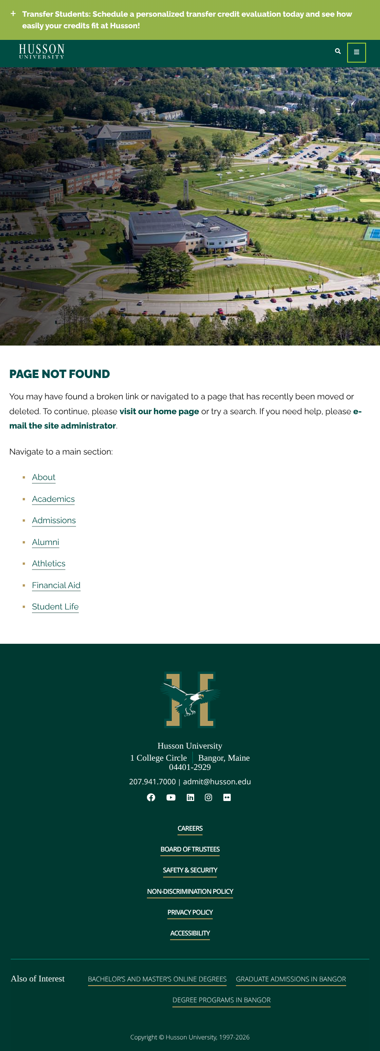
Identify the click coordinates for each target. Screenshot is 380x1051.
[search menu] (338, 52)
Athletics (48, 564)
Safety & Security (190, 870)
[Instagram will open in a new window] (213, 798)
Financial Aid (56, 585)
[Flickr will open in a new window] (228, 798)
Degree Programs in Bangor (221, 1000)
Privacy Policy (189, 912)
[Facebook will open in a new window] (156, 798)
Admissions (54, 521)
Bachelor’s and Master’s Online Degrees (157, 979)
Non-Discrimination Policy (190, 891)
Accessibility (189, 933)
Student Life (55, 607)
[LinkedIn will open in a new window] (195, 798)
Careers (190, 828)
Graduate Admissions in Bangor (291, 979)
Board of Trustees (189, 849)
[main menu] (356, 53)
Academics (53, 499)
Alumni (45, 542)
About (44, 477)
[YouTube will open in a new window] (175, 798)
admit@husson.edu (217, 781)
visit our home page (159, 412)
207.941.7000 (152, 781)
